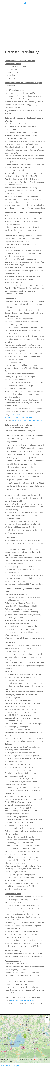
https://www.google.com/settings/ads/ (27, 420)
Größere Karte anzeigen (9, 1065)
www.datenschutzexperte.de (22, 1000)
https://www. (17, 414)
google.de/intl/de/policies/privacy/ (19, 417)
